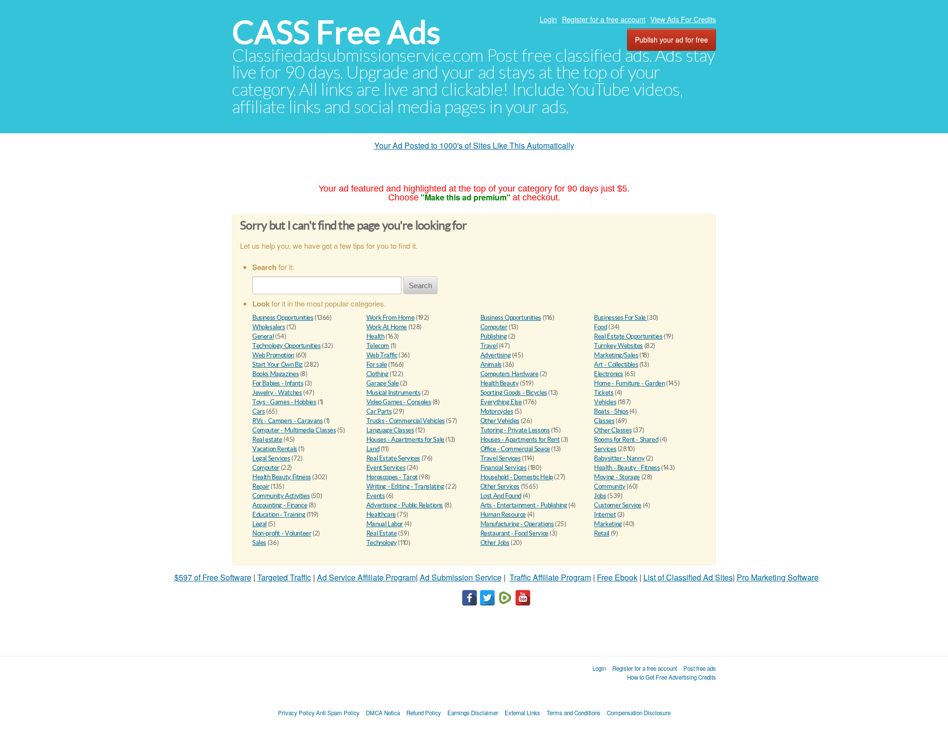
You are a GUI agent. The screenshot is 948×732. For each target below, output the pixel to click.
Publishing (493, 336)
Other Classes (613, 430)
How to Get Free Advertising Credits (671, 677)
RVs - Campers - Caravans (287, 420)
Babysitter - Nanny (619, 458)
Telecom (377, 345)
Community (610, 486)
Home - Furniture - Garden (629, 383)
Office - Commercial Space (515, 449)
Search (420, 285)
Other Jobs (495, 542)
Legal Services (271, 458)
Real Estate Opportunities (628, 336)
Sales (259, 542)
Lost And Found (501, 496)
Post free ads (699, 668)
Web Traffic (381, 355)
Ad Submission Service (461, 577)
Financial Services (503, 467)
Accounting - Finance (279, 505)
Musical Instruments (393, 392)
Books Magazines (275, 374)
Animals (491, 364)
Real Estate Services (393, 458)
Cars (258, 411)
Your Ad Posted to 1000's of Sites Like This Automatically (474, 145)
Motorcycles (497, 411)
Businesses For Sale (620, 317)
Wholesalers (268, 327)
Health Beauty (499, 383)
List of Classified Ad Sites (688, 577)
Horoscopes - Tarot (392, 477)
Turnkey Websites (618, 345)
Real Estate (381, 533)
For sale (376, 364)
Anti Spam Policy (337, 713)
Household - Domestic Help (516, 477)
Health (375, 336)
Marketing (608, 524)
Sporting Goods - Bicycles (513, 392)
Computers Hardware (509, 374)
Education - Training (278, 514)
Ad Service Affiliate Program (366, 577)
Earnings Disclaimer (472, 713)
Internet (605, 514)
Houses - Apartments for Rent (520, 439)
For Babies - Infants (277, 383)
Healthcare (381, 514)
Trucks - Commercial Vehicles (405, 420)
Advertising (495, 355)
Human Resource (503, 514)
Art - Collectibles (616, 364)
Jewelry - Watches (277, 392)
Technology (381, 542)
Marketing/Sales (616, 355)
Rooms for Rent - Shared (626, 439)
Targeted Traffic (284, 577)
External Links (522, 713)
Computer (494, 327)
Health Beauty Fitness (281, 477)
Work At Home (386, 327)
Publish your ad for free (671, 39)
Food (600, 327)
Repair (261, 486)
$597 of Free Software (212, 577)
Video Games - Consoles (398, 402)
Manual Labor (384, 524)
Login (548, 19)
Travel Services (500, 458)
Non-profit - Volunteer (281, 533)
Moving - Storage (617, 477)
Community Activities (281, 496)
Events (375, 496)
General (263, 336)
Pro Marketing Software (778, 577)
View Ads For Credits (683, 19)
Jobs (600, 496)
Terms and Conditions (573, 713)
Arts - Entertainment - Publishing (523, 505)
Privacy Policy (296, 713)
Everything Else (501, 402)
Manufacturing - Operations (517, 524)
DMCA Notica (383, 713)
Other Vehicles (500, 420)
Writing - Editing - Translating (405, 486)
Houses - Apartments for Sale (405, 439)
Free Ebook (617, 577)
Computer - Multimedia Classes (294, 430)
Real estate (267, 439)
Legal (259, 524)
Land (372, 449)
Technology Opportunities (286, 345)
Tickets (603, 392)
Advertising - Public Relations (404, 505)
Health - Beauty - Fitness (627, 467)
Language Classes (390, 430)
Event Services (386, 467)
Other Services (500, 486)
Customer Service (617, 505)
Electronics (608, 374)
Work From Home (390, 317)
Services (605, 449)
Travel (489, 345)
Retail (601, 533)
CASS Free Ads (336, 32)
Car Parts (379, 411)
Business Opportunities (282, 317)
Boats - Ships (611, 411)
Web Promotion (273, 355)
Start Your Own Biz (277, 364)
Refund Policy (423, 713)
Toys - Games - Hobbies (284, 402)
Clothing (377, 374)
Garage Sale (382, 383)
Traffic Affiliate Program (550, 577)
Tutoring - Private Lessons (515, 430)
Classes (604, 420)
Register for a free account (603, 19)
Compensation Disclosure (639, 713)
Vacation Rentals (274, 449)
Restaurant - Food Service (514, 533)
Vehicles (605, 402)
